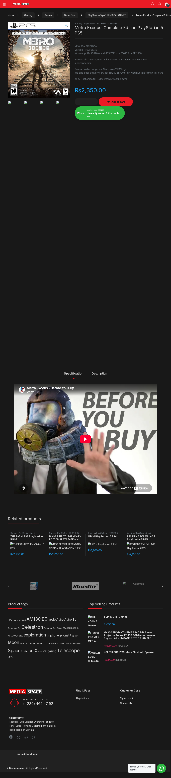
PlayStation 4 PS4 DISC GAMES (64, 534)
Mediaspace (16, 768)
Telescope (68, 650)
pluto (30, 643)
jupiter (74, 636)
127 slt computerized (17, 620)
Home (11, 15)
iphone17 (65, 635)
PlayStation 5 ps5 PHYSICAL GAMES (107, 15)
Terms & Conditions (26, 754)
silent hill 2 (64, 643)
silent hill (55, 643)
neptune (23, 643)
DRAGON (67, 628)
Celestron (32, 627)
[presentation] (162, 586)
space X (29, 650)
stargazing (49, 651)
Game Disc (70, 15)
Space (14, 650)
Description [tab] (99, 373)
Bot (19, 628)
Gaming (28, 15)
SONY (78, 643)
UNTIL (10, 657)
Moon (13, 642)
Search (152, 4)
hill (47, 636)
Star (40, 652)
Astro (60, 619)
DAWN (59, 628)
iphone (54, 635)
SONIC (72, 643)
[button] (66, 26)
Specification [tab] (73, 373)
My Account (126, 698)
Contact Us (126, 703)
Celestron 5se (50, 628)
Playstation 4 (83, 698)
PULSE (36, 643)
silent (48, 643)
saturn (42, 643)
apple (52, 619)
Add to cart (118, 101)
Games (48, 15)
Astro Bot (70, 619)
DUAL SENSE (17, 636)
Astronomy (12, 628)
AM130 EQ (37, 619)
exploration (35, 634)
